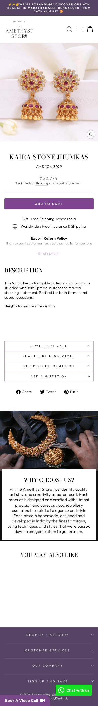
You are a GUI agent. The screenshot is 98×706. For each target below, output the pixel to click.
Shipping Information (49, 366)
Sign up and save (47, 681)
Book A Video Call (22, 700)
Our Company (47, 665)
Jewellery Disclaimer (49, 356)
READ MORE (49, 253)
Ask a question (49, 376)
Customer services (47, 650)
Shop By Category (47, 635)
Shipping (41, 183)
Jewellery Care (49, 346)
